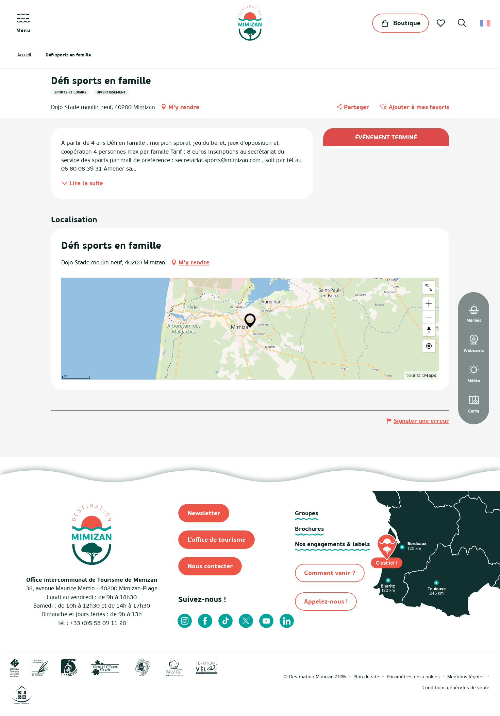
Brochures (309, 528)
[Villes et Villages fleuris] (105, 667)
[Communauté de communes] (40, 667)
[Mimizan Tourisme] (250, 23)
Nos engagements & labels (332, 544)
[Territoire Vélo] (207, 667)
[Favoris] (441, 23)
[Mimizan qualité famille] (143, 667)
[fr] (486, 23)
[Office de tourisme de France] (14, 667)
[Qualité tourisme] (174, 667)
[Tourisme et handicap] (21, 695)
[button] (462, 24)
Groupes (306, 513)
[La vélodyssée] (69, 667)
